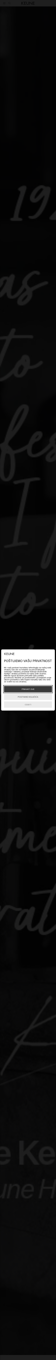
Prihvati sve (28, 689)
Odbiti (28, 704)
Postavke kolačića (28, 696)
